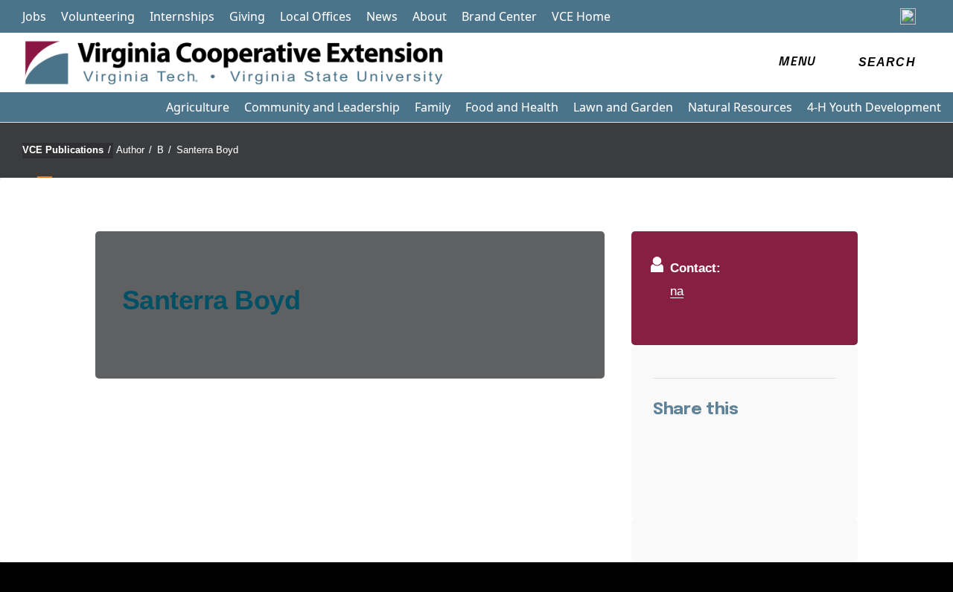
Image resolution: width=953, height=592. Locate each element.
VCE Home (581, 16)
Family (432, 107)
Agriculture (197, 107)
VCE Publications (66, 149)
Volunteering (98, 16)
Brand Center (499, 16)
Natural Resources (740, 107)
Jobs (34, 16)
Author (134, 149)
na (676, 290)
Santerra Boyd (207, 149)
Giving (247, 16)
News (382, 16)
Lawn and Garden (623, 107)
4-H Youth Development (874, 107)
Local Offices (315, 16)
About (429, 16)
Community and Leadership (322, 107)
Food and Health (511, 107)
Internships (182, 16)
